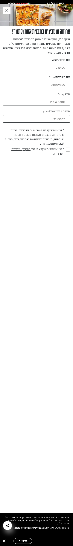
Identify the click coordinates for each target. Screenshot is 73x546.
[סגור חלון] (6, 11)
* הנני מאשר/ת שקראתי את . (37, 151)
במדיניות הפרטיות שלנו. (28, 528)
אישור (23, 541)
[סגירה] (4, 541)
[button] (7, 525)
